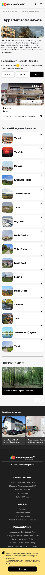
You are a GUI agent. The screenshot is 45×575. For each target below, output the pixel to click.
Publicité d (22, 509)
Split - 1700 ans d (22, 493)
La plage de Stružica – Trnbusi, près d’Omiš (22, 536)
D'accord (22, 569)
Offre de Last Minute (22, 516)
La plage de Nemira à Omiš (22, 539)
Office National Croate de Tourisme (22, 520)
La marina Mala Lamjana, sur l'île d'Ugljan (22, 546)
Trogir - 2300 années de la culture (22, 482)
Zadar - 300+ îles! (22, 497)
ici (14, 558)
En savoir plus (7, 53)
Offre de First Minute (22, 513)
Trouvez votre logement (24, 464)
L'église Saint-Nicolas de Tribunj (22, 543)
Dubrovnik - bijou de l (23, 490)
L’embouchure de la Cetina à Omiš (22, 532)
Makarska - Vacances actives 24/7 (22, 486)
